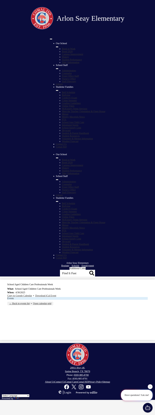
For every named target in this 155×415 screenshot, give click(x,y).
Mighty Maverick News (73, 117)
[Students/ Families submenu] (57, 90)
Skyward (66, 130)
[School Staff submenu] (57, 68)
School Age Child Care (73, 122)
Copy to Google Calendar (19, 295)
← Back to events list (19, 303)
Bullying (66, 95)
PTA (64, 119)
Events (10, 298)
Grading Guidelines (71, 103)
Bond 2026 (67, 51)
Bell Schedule (68, 92)
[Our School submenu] (57, 46)
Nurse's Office (69, 78)
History (65, 57)
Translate (24, 398)
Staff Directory (69, 81)
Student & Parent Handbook (75, 133)
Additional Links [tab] (77, 268)
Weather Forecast (70, 141)
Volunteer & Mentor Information (77, 138)
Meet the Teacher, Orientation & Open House (83, 111)
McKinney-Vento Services (74, 108)
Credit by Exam (69, 97)
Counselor (67, 73)
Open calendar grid (42, 303)
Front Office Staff (70, 76)
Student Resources (71, 136)
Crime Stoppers (69, 100)
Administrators (69, 70)
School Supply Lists (71, 127)
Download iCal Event (45, 295)
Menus (65, 114)
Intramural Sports (70, 125)
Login (67, 392)
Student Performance (72, 59)
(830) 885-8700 (81, 375)
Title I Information (70, 62)
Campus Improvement (72, 54)
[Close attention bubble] (150, 386)
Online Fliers (68, 106)
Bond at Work (68, 48)
